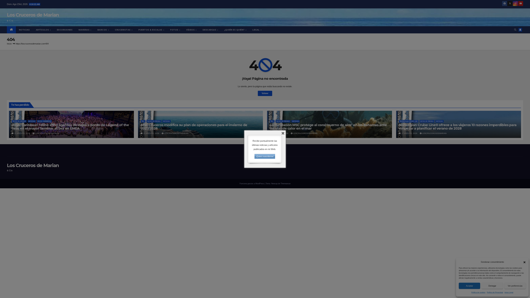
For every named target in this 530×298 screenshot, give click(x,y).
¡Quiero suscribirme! (265, 156)
